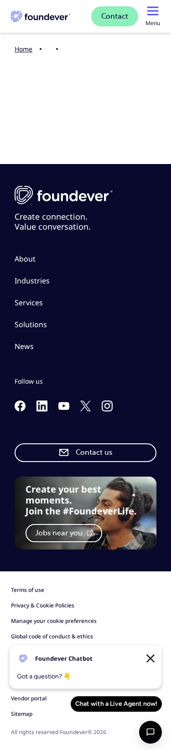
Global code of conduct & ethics (52, 636)
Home (23, 49)
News (24, 346)
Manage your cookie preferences (54, 621)
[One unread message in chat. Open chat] (150, 732)
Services (29, 303)
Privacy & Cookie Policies (42, 605)
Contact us (94, 452)
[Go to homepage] (40, 16)
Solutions (31, 324)
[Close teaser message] (150, 658)
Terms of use (27, 590)
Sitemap (21, 714)
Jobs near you (59, 533)
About (25, 259)
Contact (114, 16)
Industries (32, 281)
